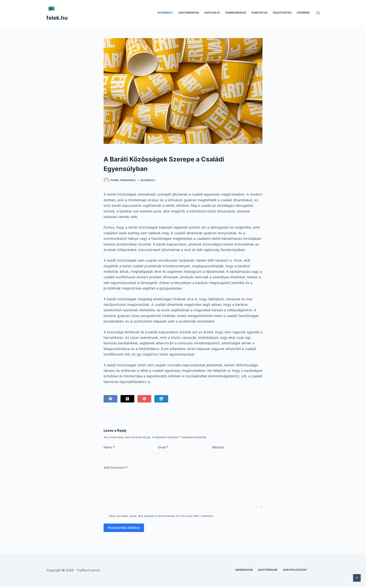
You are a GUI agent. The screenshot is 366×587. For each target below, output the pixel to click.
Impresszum (244, 569)
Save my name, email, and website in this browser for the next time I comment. (161, 516)
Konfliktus (259, 12)
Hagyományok (188, 12)
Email (163, 447)
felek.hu (57, 18)
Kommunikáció (235, 12)
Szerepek (303, 12)
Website (218, 447)
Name (109, 447)
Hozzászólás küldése (124, 528)
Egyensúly (165, 12)
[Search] (318, 12)
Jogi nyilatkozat (295, 569)
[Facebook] (110, 398)
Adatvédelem (267, 569)
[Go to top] (357, 578)
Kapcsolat (212, 12)
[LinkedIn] (161, 398)
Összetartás (282, 12)
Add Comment (115, 468)
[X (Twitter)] (127, 398)
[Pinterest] (144, 398)
